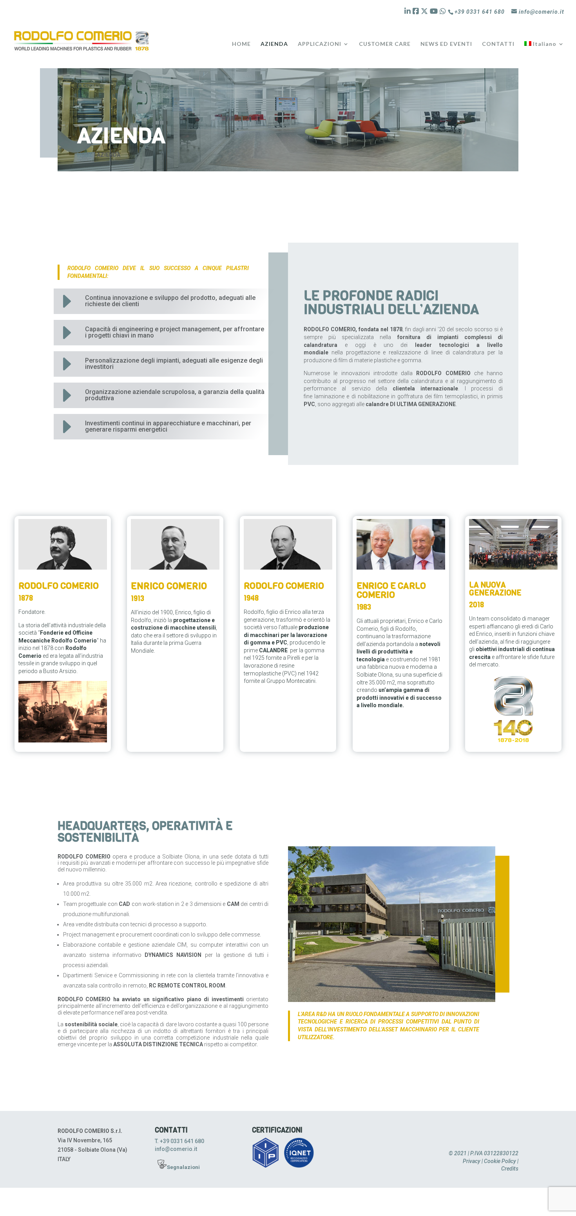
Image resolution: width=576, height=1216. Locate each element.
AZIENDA (274, 44)
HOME (241, 44)
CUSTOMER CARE (385, 44)
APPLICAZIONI (319, 44)
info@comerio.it (176, 1149)
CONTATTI (498, 44)
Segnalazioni (183, 1167)
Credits (509, 1168)
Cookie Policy (500, 1161)
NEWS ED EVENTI (446, 44)
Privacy (471, 1161)
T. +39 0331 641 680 (179, 1141)
